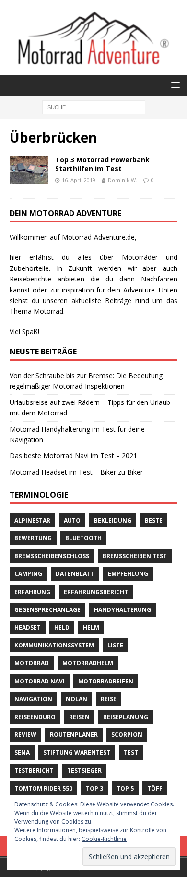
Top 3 (94, 788)
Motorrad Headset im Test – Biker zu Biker (76, 471)
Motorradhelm (87, 663)
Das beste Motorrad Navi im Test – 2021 (73, 455)
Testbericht (34, 771)
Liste (115, 645)
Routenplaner (74, 735)
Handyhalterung (122, 610)
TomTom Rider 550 (43, 788)
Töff (155, 788)
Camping (28, 574)
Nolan (76, 699)
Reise (109, 699)
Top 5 (125, 788)
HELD (62, 627)
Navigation (33, 699)
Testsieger (84, 771)
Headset (27, 627)
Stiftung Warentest (76, 752)
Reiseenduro (35, 717)
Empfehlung (128, 574)
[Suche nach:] (93, 106)
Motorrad (31, 663)
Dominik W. (122, 179)
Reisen (79, 717)
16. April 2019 (78, 179)
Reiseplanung (125, 717)
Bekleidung (112, 520)
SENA (22, 752)
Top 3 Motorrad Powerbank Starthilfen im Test (102, 164)
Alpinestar (32, 520)
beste (154, 520)
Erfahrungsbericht (96, 592)
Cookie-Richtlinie (104, 839)
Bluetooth (83, 538)
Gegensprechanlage (47, 610)
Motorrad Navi (39, 681)
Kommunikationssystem (54, 645)
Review (25, 735)
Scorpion (126, 735)
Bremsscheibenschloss (51, 556)
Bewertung (33, 538)
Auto (72, 520)
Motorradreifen (105, 681)
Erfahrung (32, 592)
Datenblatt (75, 574)
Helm (91, 627)
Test (131, 752)
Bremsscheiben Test (135, 556)
